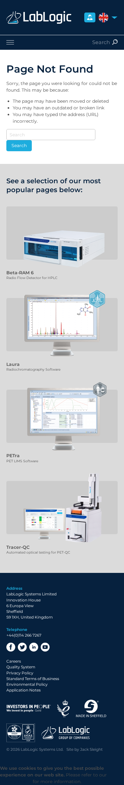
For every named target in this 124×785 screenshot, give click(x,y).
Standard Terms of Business (32, 678)
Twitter (22, 647)
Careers (13, 661)
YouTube (45, 647)
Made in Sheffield (91, 708)
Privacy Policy (19, 673)
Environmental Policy (27, 684)
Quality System (20, 667)
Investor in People (28, 708)
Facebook (10, 647)
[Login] (89, 18)
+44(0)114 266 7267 (23, 635)
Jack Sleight (91, 749)
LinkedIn (33, 647)
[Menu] (62, 42)
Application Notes (23, 690)
